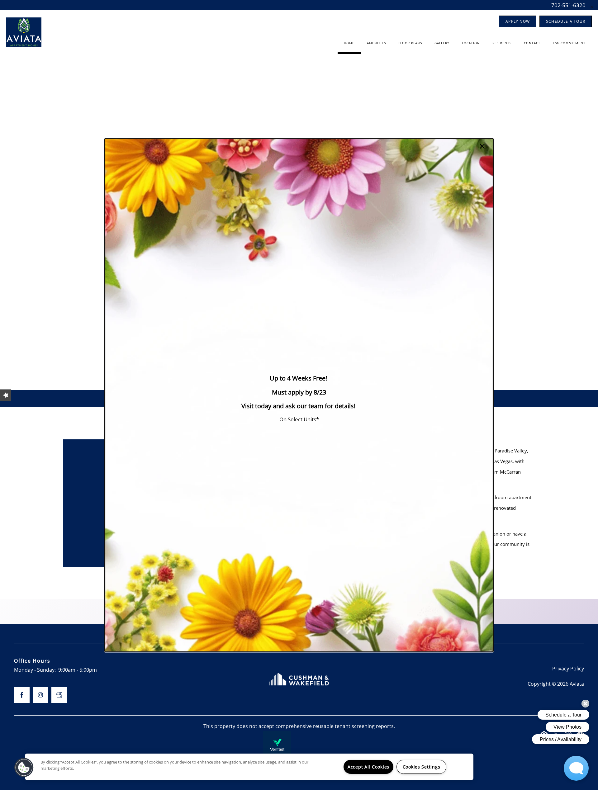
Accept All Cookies (368, 767)
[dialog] (299, 395)
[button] (24, 768)
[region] (249, 767)
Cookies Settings (421, 767)
